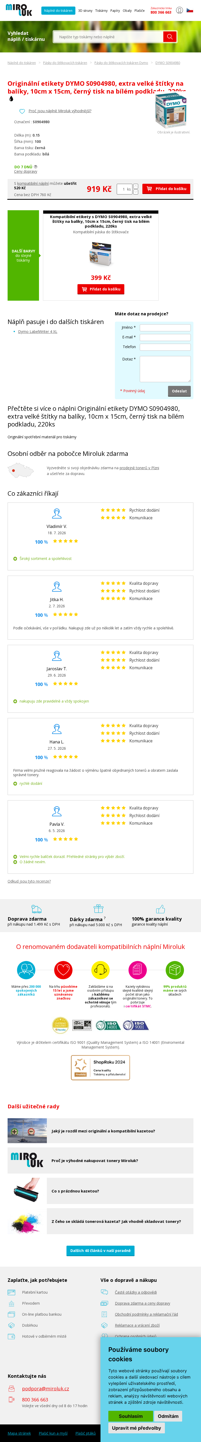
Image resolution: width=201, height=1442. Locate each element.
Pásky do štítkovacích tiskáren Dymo (121, 63)
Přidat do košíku (170, 188)
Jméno (127, 327)
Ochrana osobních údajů (136, 1336)
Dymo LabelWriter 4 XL (37, 331)
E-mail (127, 336)
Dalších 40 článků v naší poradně (100, 1250)
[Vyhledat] (169, 36)
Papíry (115, 10)
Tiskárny (101, 10)
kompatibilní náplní (33, 183)
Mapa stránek (19, 1433)
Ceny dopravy (25, 171)
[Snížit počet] (135, 192)
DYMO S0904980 (167, 63)
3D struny (85, 10)
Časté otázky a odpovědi (136, 1292)
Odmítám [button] (168, 1416)
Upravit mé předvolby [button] (136, 1428)
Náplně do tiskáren (58, 10)
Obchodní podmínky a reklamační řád (146, 1314)
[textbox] (108, 36)
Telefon (129, 346)
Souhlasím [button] (131, 1416)
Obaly (127, 10)
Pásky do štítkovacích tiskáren (65, 63)
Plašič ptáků (85, 1433)
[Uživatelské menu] (179, 12)
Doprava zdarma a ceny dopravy (142, 1303)
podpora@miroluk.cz (45, 1388)
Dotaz (127, 359)
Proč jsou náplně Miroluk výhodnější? (60, 110)
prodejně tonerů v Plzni (139, 467)
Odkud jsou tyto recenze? (29, 881)
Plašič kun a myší (53, 1433)
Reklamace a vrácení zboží (137, 1325)
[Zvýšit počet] (135, 186)
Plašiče (140, 10)
